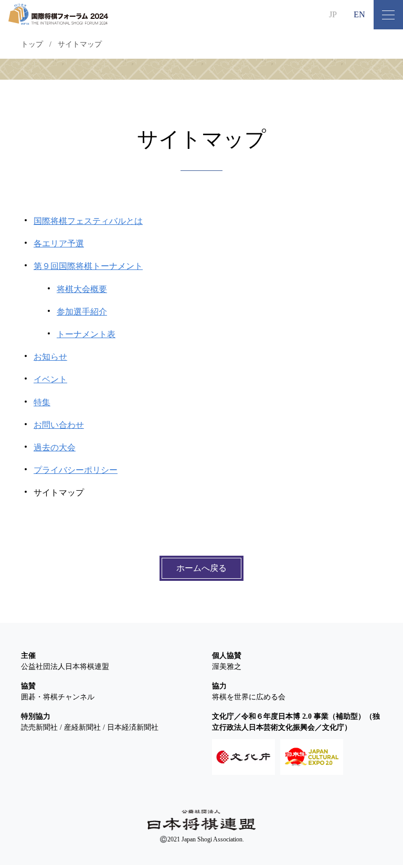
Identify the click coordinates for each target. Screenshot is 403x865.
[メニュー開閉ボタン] (388, 14)
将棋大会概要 (82, 289)
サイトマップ (80, 44)
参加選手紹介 (82, 311)
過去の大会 (55, 447)
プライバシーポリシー (76, 470)
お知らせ (50, 356)
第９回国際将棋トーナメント (88, 266)
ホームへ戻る (201, 568)
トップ (32, 44)
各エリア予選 (59, 243)
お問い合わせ (59, 424)
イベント (50, 379)
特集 (42, 402)
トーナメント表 (86, 334)
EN (359, 14)
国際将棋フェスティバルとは (88, 221)
